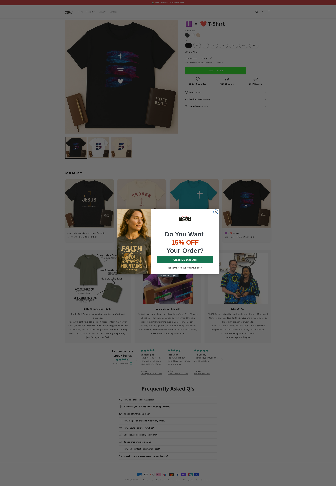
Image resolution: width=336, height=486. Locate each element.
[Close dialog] (216, 212)
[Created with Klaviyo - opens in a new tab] (168, 275)
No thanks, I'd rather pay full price (185, 268)
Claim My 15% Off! (185, 259)
